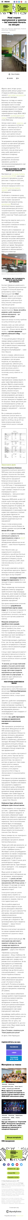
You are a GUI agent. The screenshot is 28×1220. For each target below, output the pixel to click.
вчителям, (11, 1084)
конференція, (6, 1117)
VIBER (14, 1053)
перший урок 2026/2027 (13, 1088)
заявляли (20, 123)
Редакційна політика (13, 1177)
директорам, (17, 28)
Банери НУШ (11, 1173)
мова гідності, (19, 1086)
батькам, (11, 28)
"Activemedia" (19, 1216)
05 (15, 176)
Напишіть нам (25, 1)
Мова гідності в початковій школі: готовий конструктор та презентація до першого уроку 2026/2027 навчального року (13, 1093)
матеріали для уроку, (8, 1086)
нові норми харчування (16, 95)
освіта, (18, 1117)
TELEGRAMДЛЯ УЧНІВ (14, 1058)
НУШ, (4, 1088)
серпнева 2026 (6, 1119)
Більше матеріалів (14, 1137)
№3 (13, 176)
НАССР (22, 538)
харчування (12, 30)
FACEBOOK (14, 1047)
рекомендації (6, 204)
